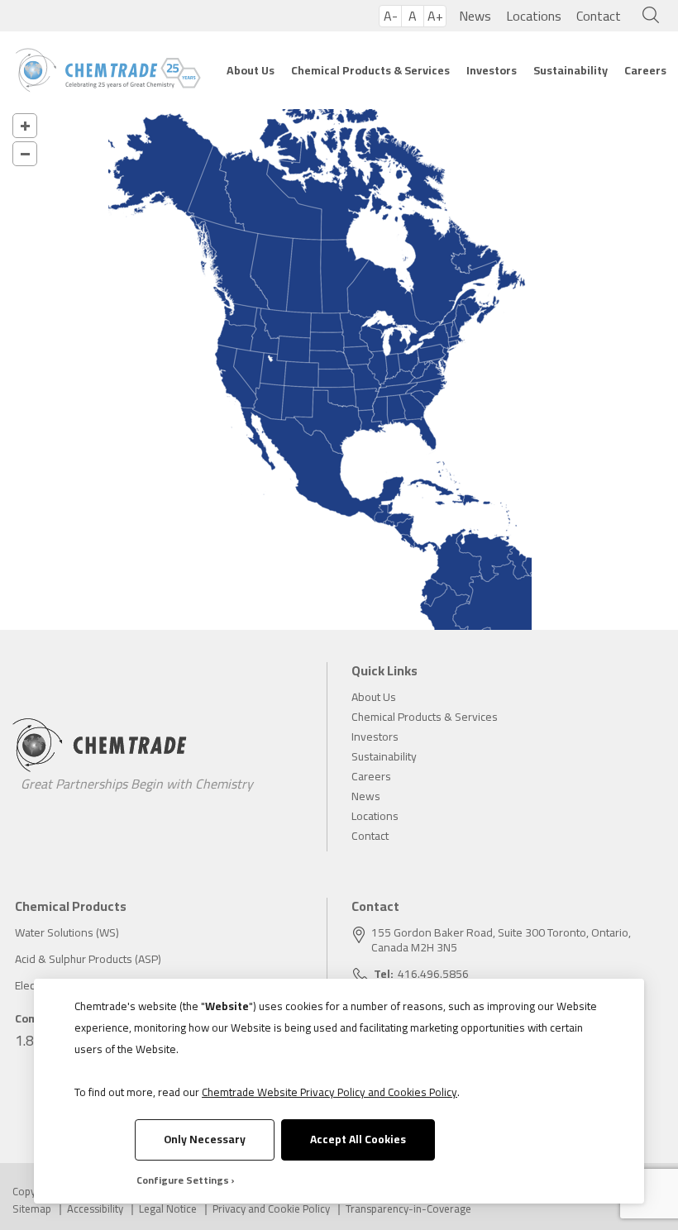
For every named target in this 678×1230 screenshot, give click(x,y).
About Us (251, 70)
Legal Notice (168, 1209)
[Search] (647, 15)
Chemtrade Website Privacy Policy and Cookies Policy (329, 1092)
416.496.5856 (433, 973)
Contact (598, 15)
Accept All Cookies (358, 1139)
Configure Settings (182, 1179)
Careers (645, 70)
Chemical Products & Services (370, 70)
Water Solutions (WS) (67, 932)
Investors (491, 70)
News (475, 15)
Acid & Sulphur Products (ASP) (88, 958)
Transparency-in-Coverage (408, 1209)
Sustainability (570, 70)
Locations (533, 15)
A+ (435, 16)
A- (391, 16)
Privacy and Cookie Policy (271, 1209)
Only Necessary (205, 1139)
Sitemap (31, 1209)
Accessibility (95, 1209)
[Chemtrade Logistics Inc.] (107, 70)
